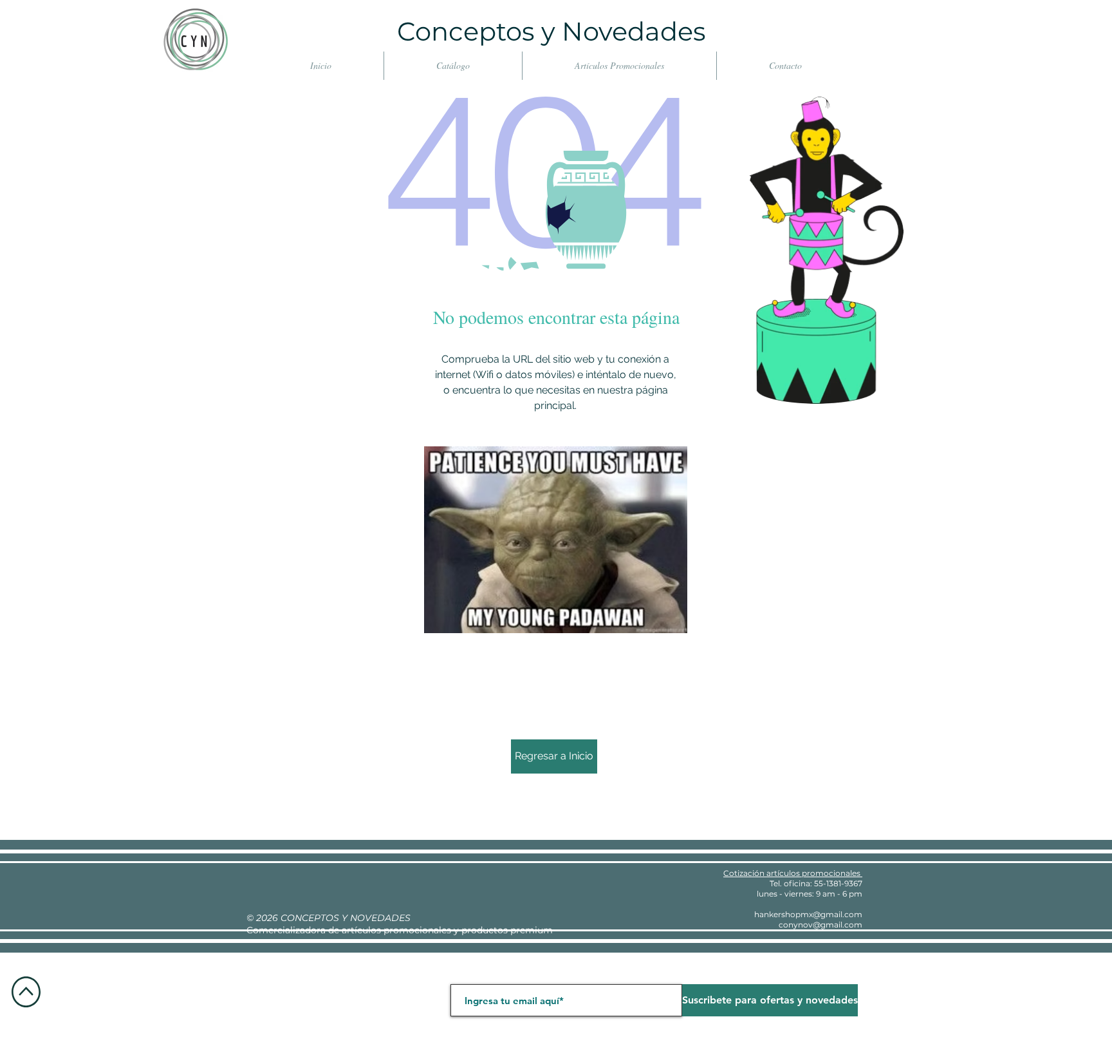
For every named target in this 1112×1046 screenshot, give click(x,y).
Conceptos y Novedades (551, 31)
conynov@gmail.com (820, 924)
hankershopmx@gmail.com (808, 914)
